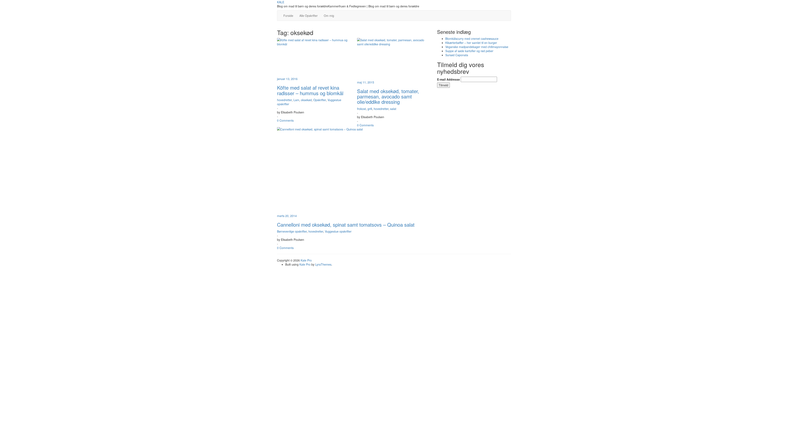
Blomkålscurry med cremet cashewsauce (471, 39)
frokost (361, 109)
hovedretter (284, 100)
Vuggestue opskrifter (338, 231)
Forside (288, 16)
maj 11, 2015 (365, 82)
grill (370, 109)
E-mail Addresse (448, 79)
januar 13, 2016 (287, 79)
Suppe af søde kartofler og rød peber (469, 51)
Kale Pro (306, 260)
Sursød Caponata (456, 55)
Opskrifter (319, 100)
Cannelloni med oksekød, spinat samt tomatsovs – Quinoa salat (346, 224)
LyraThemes (323, 264)
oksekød (306, 100)
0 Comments (285, 120)
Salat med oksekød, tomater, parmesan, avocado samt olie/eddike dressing (388, 96)
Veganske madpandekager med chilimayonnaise (476, 47)
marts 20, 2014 (287, 216)
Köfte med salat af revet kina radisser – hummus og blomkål (310, 90)
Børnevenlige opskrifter (292, 231)
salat (393, 109)
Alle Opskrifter (308, 16)
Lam (296, 100)
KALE (280, 2)
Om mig (329, 16)
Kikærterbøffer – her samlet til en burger (471, 43)
